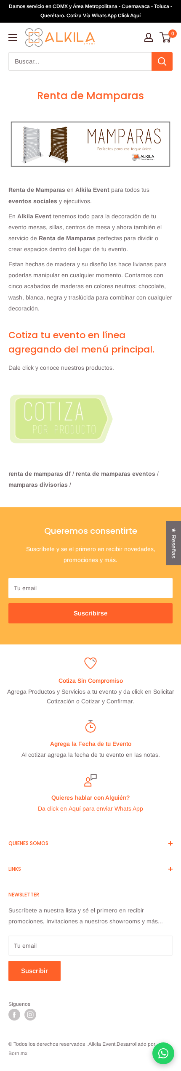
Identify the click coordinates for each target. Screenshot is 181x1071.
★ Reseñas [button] (173, 543)
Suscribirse (90, 613)
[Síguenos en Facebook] (14, 1015)
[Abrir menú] (12, 37)
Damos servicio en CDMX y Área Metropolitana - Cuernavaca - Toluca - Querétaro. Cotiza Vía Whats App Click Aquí (90, 11)
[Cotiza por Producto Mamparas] (90, 420)
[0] (165, 37)
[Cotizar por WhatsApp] (163, 1053)
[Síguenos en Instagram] (30, 1015)
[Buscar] (162, 61)
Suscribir (34, 970)
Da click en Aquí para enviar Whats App (90, 808)
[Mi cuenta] (148, 37)
